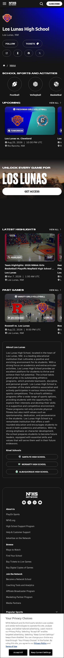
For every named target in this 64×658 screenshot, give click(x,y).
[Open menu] (4, 3)
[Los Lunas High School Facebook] (28, 53)
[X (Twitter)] (29, 502)
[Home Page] (4, 65)
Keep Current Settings (41, 652)
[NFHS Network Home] (12, 4)
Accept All (18, 652)
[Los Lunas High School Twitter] (39, 53)
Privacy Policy (40, 643)
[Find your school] (41, 3)
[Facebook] (24, 502)
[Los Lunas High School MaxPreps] (17, 53)
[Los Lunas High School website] (6, 53)
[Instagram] (35, 502)
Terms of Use (11, 646)
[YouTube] (40, 502)
